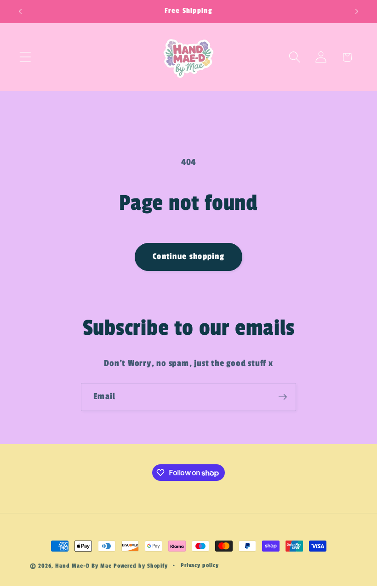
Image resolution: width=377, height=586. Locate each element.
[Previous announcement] (20, 11)
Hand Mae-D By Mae (83, 565)
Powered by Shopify (141, 565)
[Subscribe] (282, 397)
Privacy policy (200, 565)
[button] (25, 57)
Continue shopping (188, 256)
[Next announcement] (357, 11)
